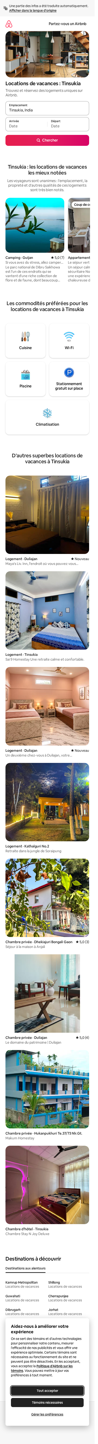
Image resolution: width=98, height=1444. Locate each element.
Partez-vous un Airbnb (67, 23)
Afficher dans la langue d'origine (33, 10)
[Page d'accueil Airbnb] (8, 24)
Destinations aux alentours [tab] (25, 1268)
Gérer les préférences (47, 1414)
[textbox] (26, 126)
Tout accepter (47, 1391)
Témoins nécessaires (47, 1402)
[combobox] (47, 110)
